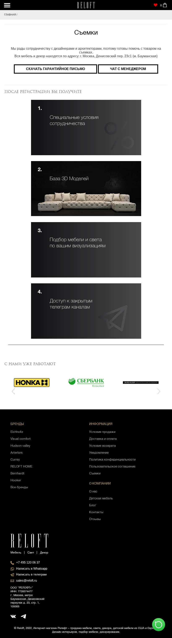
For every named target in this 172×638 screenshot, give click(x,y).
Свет (30, 552)
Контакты (96, 512)
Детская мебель (101, 498)
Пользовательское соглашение (112, 466)
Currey (15, 459)
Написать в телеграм (31, 574)
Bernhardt (17, 473)
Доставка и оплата (103, 438)
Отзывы (95, 519)
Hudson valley (20, 445)
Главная (10, 14)
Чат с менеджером (128, 69)
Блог (92, 505)
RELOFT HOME (21, 466)
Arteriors (16, 452)
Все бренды (19, 487)
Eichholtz (16, 432)
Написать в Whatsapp (31, 568)
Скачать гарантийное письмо (55, 69)
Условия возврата (102, 445)
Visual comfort (20, 438)
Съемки (94, 473)
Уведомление (99, 452)
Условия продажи (102, 432)
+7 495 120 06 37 (28, 562)
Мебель (15, 552)
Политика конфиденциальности (112, 459)
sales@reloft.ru (26, 580)
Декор (44, 552)
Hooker (15, 480)
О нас (93, 491)
